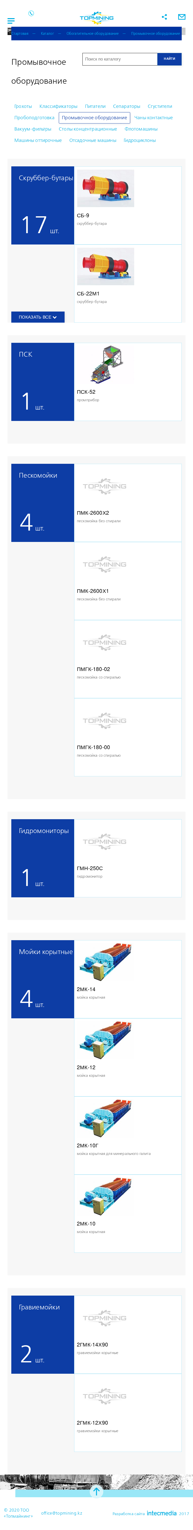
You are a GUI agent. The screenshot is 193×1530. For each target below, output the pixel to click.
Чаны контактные (153, 117)
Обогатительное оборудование (93, 34)
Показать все (36, 317)
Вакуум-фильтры (33, 129)
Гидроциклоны (140, 140)
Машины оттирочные (38, 140)
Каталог (47, 34)
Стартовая (19, 34)
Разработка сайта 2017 (151, 1513)
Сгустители (160, 106)
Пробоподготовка (34, 117)
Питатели (95, 106)
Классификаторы (58, 106)
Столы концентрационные (88, 129)
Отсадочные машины (92, 140)
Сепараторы (126, 106)
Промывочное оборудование (155, 34)
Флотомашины (141, 129)
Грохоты (23, 106)
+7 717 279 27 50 (31, 13)
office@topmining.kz (61, 1513)
